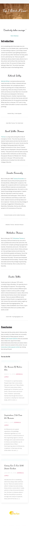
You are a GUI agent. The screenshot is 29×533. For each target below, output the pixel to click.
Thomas (3, 137)
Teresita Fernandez (18, 178)
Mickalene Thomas (18, 238)
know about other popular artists (10, 347)
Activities (14, 457)
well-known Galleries (12, 338)
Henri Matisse (14, 36)
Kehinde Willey (5, 81)
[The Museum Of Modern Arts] (14, 361)
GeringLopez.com (14, 407)
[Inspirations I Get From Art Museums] (14, 409)
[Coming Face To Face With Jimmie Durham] (14, 460)
